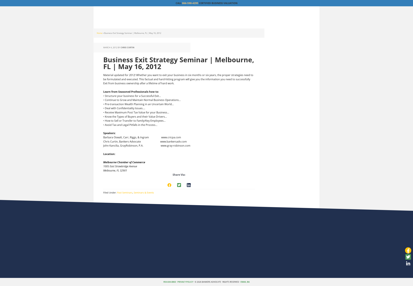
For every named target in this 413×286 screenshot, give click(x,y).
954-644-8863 (169, 281)
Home (99, 33)
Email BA (245, 281)
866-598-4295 (190, 3)
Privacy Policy (185, 281)
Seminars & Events (144, 192)
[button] (169, 185)
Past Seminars (124, 192)
